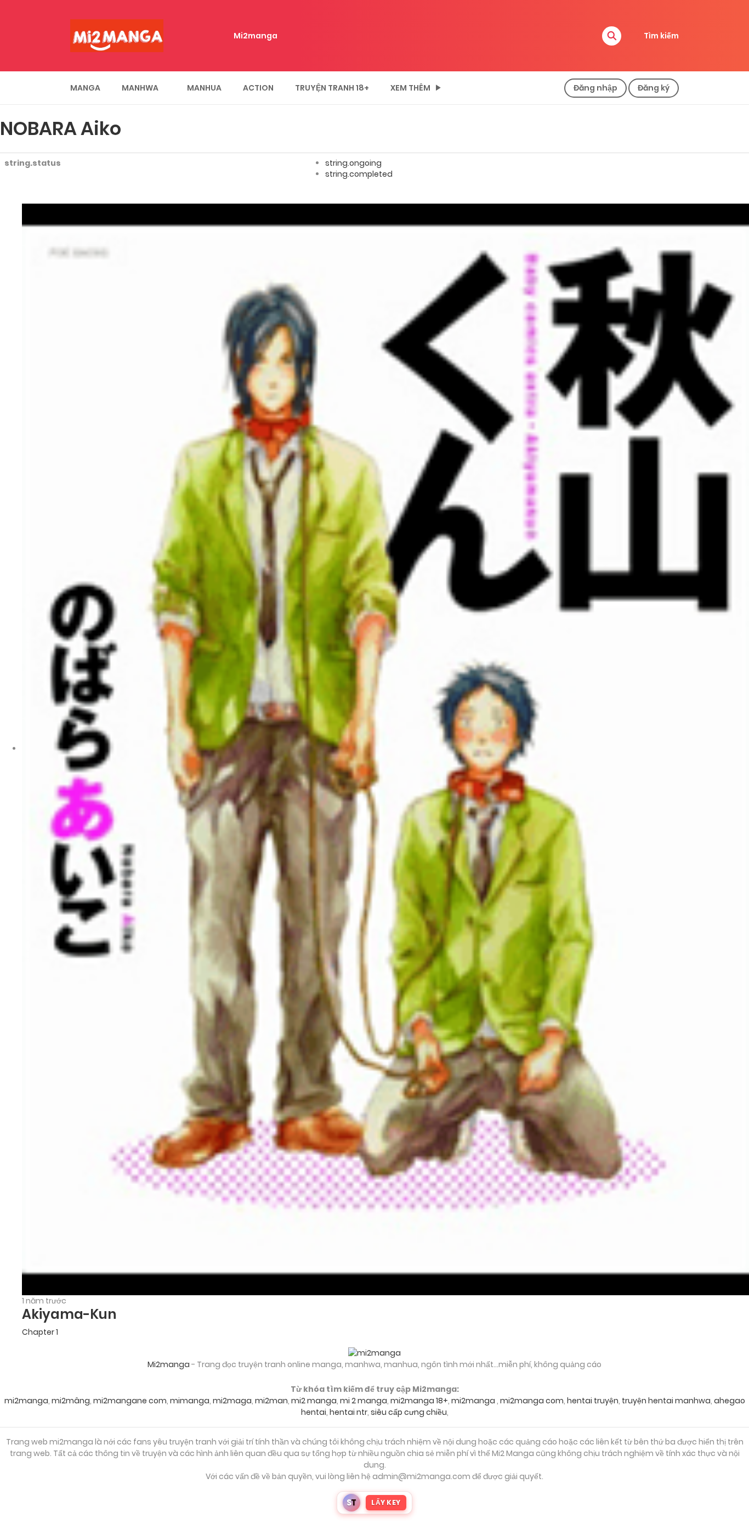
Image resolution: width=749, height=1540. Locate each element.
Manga (85, 87)
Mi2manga (255, 35)
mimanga (189, 1400)
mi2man (271, 1400)
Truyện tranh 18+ (332, 87)
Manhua (204, 87)
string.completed (359, 173)
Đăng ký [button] (653, 87)
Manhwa (140, 87)
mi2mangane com (130, 1400)
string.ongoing (353, 163)
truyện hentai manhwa (666, 1400)
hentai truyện (593, 1400)
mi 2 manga (363, 1400)
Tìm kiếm (661, 35)
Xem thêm (410, 87)
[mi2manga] (116, 35)
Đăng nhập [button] (595, 87)
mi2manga (26, 1400)
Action (258, 87)
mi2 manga (314, 1400)
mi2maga (232, 1400)
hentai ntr (348, 1412)
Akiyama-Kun (69, 1314)
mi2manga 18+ (419, 1400)
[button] (611, 36)
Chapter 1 (40, 1332)
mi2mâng (71, 1400)
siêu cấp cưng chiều (409, 1412)
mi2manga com (532, 1400)
